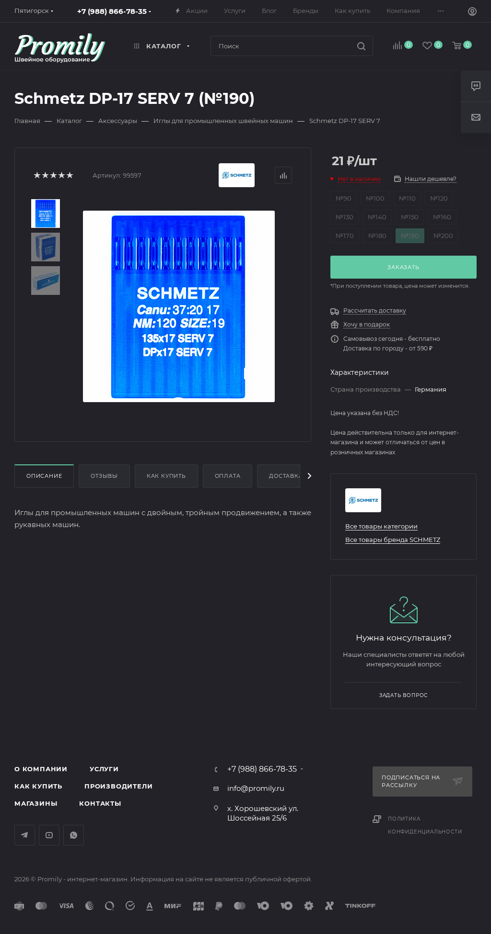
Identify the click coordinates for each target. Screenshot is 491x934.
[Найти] (361, 46)
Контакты (100, 803)
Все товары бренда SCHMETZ (392, 539)
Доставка (286, 476)
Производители (118, 786)
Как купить (166, 476)
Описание (44, 476)
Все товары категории (381, 526)
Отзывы (104, 476)
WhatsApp (73, 835)
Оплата (228, 476)
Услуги (104, 769)
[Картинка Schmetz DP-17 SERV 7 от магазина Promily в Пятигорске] (179, 306)
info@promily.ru (255, 788)
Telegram (24, 835)
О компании (41, 769)
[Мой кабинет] (472, 13)
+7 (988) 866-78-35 (112, 11)
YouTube (49, 835)
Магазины (35, 803)
